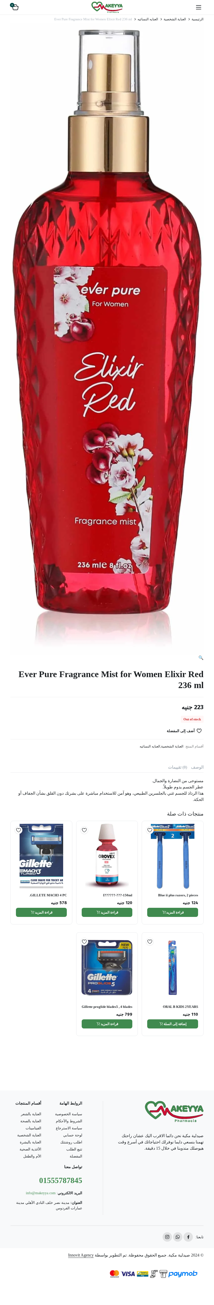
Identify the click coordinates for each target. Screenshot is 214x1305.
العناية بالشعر (31, 1114)
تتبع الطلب (74, 1149)
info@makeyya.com (41, 1193)
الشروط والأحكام (69, 1121)
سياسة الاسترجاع (69, 1128)
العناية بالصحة (30, 1121)
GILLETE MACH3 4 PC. (48, 895)
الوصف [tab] (197, 767)
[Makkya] (107, 7)
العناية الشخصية (175, 19)
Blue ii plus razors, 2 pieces (178, 895)
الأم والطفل (32, 1156)
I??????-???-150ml (117, 895)
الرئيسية (198, 19)
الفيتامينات (33, 1128)
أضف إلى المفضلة (181, 731)
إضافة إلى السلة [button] (175, 1024)
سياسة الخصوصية (68, 1114)
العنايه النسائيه (148, 19)
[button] (15, 7)
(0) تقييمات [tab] (177, 767)
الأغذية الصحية (30, 1149)
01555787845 (60, 1180)
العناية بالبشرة (30, 1142)
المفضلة (76, 1156)
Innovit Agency (81, 1255)
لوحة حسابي (72, 1135)
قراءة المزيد (175, 912)
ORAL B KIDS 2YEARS (180, 1007)
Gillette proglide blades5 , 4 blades (107, 1007)
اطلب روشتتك (71, 1142)
